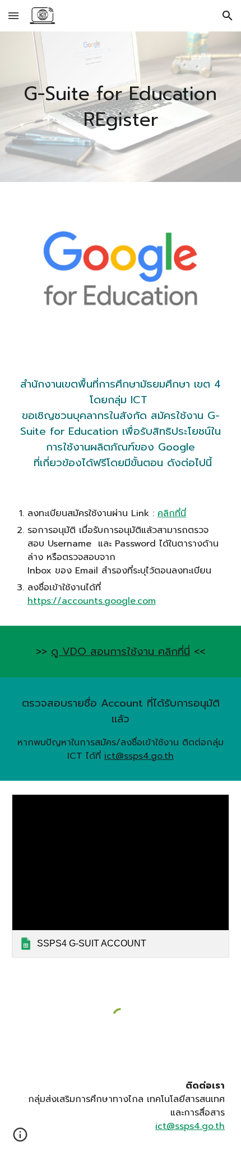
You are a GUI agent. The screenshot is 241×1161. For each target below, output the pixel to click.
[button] (13, 15)
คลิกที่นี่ (171, 513)
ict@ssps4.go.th (139, 756)
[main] (121, 106)
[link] (121, 876)
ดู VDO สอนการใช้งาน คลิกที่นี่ (120, 651)
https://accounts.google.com (91, 601)
